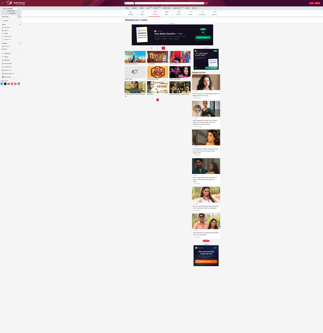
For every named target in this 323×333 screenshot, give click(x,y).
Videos (6, 57)
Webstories (177, 8)
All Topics (7, 46)
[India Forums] (15, 3)
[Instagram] (12, 84)
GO (206, 3)
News (3, 24)
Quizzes (6, 67)
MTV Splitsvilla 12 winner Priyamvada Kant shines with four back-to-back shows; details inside (205, 151)
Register (317, 3)
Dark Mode (5, 16)
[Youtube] (8, 84)
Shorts (6, 70)
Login (311, 3)
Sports (6, 39)
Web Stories (7, 73)
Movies (6, 30)
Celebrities (7, 53)
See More (4, 49)
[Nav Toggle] (2, 3)
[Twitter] (5, 84)
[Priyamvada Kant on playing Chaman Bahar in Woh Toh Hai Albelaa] (206, 221)
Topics (141, 8)
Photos (194, 8)
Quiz (147, 8)
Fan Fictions (7, 63)
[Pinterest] (15, 84)
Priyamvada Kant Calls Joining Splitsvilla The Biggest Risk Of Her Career (206, 94)
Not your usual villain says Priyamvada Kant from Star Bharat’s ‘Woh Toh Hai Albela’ (206, 207)
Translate (12, 13)
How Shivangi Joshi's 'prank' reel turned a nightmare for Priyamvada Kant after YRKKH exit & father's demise (205, 122)
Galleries (7, 60)
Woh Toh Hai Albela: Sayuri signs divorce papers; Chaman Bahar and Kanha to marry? (205, 179)
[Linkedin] (18, 84)
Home (6, 20)
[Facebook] (2, 84)
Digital (6, 33)
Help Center (7, 77)
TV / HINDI (195, 91)
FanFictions (167, 8)
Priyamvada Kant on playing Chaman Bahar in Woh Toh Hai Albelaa (206, 234)
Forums (4, 43)
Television (7, 27)
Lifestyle (6, 36)
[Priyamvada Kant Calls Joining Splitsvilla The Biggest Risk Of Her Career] (206, 82)
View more (206, 240)
